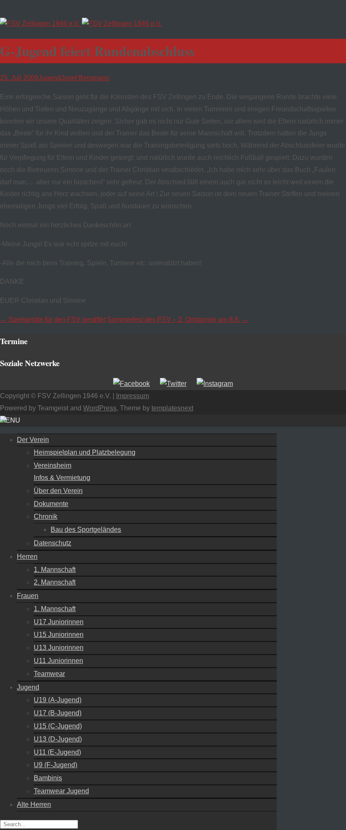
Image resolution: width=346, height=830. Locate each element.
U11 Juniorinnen (58, 660)
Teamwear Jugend (61, 791)
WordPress (99, 408)
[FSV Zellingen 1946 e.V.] (81, 23)
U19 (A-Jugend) (57, 699)
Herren (27, 556)
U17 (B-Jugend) (57, 713)
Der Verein (33, 439)
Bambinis (48, 777)
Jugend (49, 77)
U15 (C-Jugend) (58, 726)
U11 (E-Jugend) (57, 752)
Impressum (132, 395)
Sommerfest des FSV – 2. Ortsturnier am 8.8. (178, 319)
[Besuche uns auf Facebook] (131, 383)
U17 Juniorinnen (59, 621)
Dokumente (51, 503)
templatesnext (172, 408)
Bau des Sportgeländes (86, 529)
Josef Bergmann (85, 77)
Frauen (27, 595)
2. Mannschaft (55, 582)
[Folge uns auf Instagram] (215, 383)
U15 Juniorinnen (59, 634)
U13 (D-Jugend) (58, 739)
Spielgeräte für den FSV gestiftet (52, 319)
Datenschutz (52, 543)
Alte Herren (34, 804)
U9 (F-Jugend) (55, 764)
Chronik (45, 516)
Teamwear (49, 673)
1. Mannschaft (55, 569)
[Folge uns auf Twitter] (173, 383)
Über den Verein (58, 490)
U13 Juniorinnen (59, 647)
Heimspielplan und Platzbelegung (84, 452)
